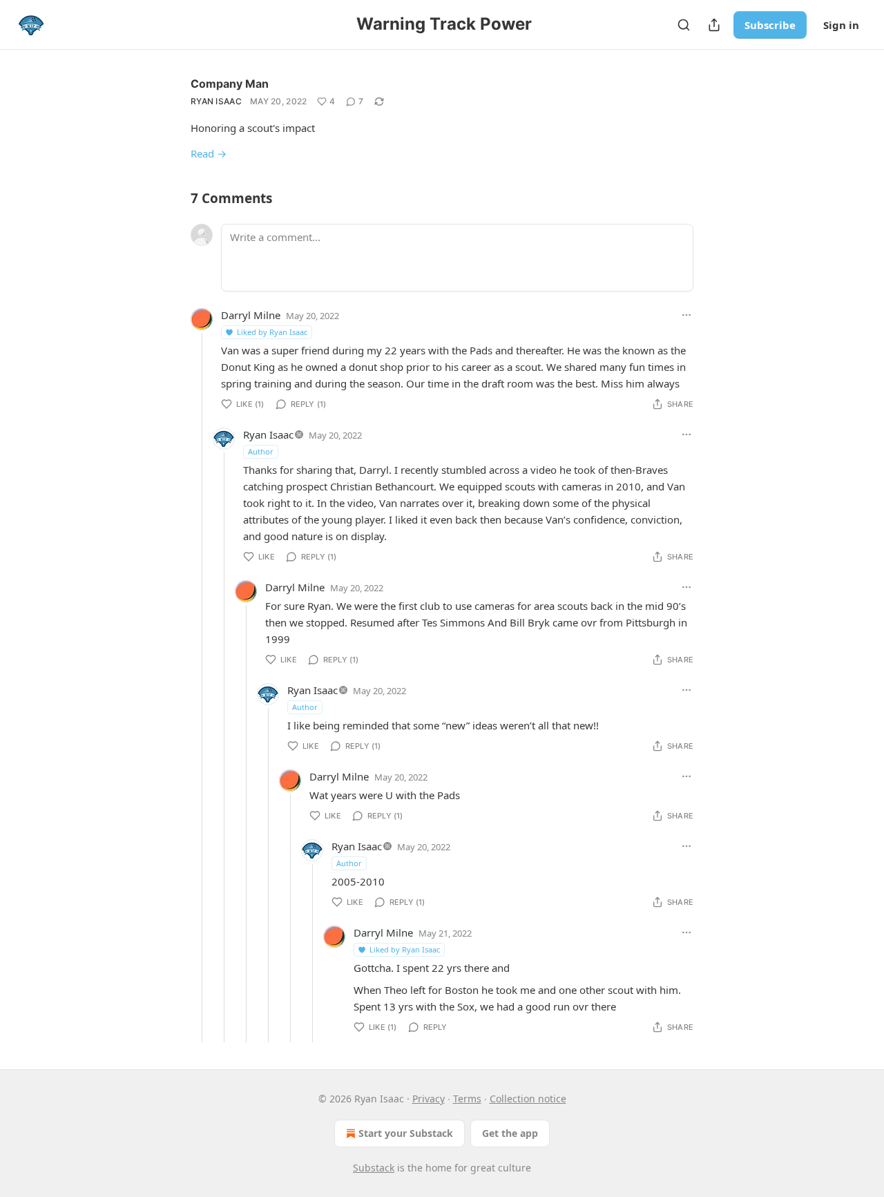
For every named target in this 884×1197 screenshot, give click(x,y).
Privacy (428, 1098)
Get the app (510, 1133)
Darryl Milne (250, 315)
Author (260, 451)
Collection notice (528, 1098)
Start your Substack (405, 1133)
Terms (467, 1098)
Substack (373, 1167)
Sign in (841, 25)
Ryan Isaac (216, 101)
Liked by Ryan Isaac (272, 332)
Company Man (230, 83)
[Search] (684, 25)
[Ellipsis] (686, 315)
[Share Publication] (714, 25)
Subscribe (770, 25)
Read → (209, 153)
